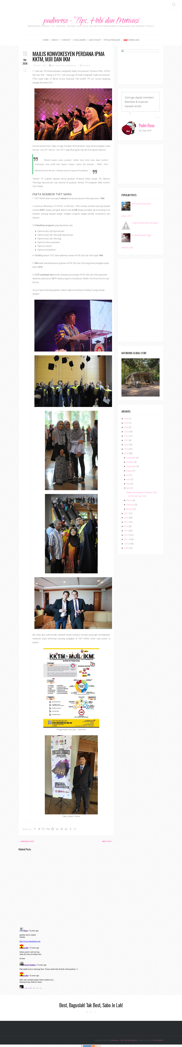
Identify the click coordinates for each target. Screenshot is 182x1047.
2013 (126, 530)
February (130, 504)
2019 (126, 449)
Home (46, 40)
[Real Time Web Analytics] (96, 1046)
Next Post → (108, 841)
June (128, 479)
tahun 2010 (126, 216)
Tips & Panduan (112, 40)
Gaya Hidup (95, 40)
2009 (126, 548)
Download (133, 40)
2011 (126, 539)
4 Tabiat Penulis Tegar (141, 235)
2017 (126, 513)
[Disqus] (66, 889)
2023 (126, 431)
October (130, 462)
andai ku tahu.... (128, 247)
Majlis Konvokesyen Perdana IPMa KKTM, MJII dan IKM (68, 56)
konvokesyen (70, 65)
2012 (126, 535)
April (128, 488)
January (129, 509)
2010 (126, 543)
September (131, 466)
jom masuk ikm (58, 65)
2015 (126, 522)
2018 (126, 453)
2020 (126, 444)
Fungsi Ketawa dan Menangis (145, 222)
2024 (126, 427)
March (129, 500)
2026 (126, 418)
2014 (126, 526)
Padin (38, 65)
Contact (66, 40)
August (129, 470)
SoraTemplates (157, 1040)
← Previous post (26, 841)
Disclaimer (80, 40)
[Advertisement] (91, 5)
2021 (126, 440)
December (131, 457)
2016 (126, 517)
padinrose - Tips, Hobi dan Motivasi (91, 21)
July (127, 475)
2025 (126, 423)
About (55, 40)
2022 (126, 436)
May (128, 483)
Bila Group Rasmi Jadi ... (142, 203)
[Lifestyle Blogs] (86, 1046)
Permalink (86, 65)
